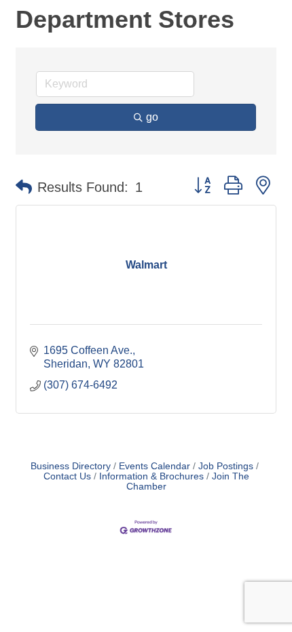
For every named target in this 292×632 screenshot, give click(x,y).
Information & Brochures (151, 476)
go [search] (152, 117)
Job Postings (225, 466)
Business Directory (71, 466)
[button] (24, 187)
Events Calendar (154, 466)
